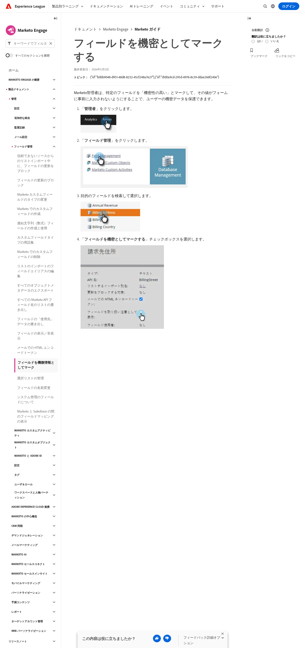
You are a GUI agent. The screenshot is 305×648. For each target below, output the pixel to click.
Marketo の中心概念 (24, 516)
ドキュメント (85, 29)
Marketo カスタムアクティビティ (32, 433)
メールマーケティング (24, 545)
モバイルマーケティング (25, 583)
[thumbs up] (157, 638)
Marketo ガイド (148, 29)
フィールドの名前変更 (34, 388)
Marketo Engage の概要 (24, 79)
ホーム (14, 70)
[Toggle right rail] (249, 18)
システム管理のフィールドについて (35, 399)
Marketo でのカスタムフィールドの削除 (35, 254)
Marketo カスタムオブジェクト (32, 445)
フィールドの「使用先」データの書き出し (35, 321)
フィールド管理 (23, 146)
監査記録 (19, 127)
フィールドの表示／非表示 (35, 335)
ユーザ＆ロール (23, 484)
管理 (13, 98)
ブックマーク (259, 56)
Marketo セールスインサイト (29, 573)
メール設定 (20, 137)
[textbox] (30, 43)
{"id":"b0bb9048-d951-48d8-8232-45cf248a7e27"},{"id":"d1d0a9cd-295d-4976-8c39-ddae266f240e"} (154, 77)
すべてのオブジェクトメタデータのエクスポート (35, 288)
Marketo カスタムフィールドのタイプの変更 (35, 197)
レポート (16, 611)
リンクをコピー (285, 56)
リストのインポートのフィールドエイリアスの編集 (35, 271)
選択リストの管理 (30, 378)
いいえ (275, 41)
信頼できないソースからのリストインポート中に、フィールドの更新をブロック (35, 163)
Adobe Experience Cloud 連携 (30, 506)
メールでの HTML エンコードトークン (35, 350)
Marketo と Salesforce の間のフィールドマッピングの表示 (35, 416)
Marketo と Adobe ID (28, 455)
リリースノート (18, 641)
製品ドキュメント (18, 89)
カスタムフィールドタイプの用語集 (35, 240)
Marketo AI (18, 554)
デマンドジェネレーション (27, 535)
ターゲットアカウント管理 (27, 621)
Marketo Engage (115, 29)
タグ (17, 474)
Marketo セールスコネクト (28, 564)
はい (260, 41)
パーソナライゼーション (25, 592)
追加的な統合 (22, 118)
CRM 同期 (17, 526)
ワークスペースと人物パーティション (31, 495)
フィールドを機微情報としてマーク (36, 365)
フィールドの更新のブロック (35, 182)
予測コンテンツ (20, 602)
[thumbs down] (167, 638)
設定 (17, 108)
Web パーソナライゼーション (28, 630)
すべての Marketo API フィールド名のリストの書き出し (35, 305)
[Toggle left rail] (55, 18)
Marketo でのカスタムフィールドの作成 (35, 211)
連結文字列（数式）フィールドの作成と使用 (35, 225)
